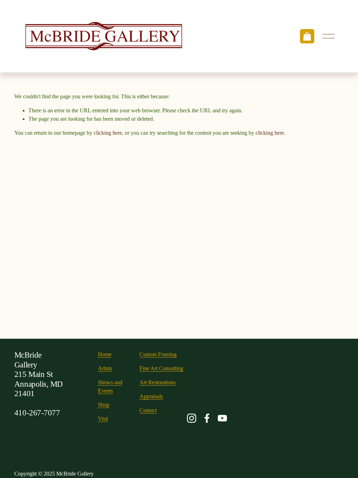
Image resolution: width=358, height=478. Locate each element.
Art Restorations (157, 382)
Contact (148, 410)
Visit (103, 419)
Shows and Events (110, 386)
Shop (103, 405)
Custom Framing (158, 354)
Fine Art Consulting (161, 368)
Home (105, 354)
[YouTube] (222, 418)
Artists (105, 368)
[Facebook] (207, 418)
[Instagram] (191, 418)
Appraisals (151, 396)
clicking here (108, 133)
